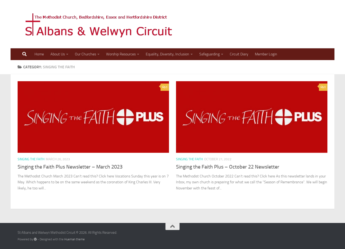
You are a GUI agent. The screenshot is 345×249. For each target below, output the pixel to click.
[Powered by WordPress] (35, 239)
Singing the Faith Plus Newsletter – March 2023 (70, 167)
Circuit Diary (239, 54)
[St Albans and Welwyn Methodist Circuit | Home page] (96, 24)
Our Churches (85, 54)
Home (39, 54)
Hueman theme (74, 239)
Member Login (266, 54)
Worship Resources (121, 54)
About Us (57, 54)
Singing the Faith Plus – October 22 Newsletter (227, 167)
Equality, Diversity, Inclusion (167, 54)
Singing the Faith (31, 159)
